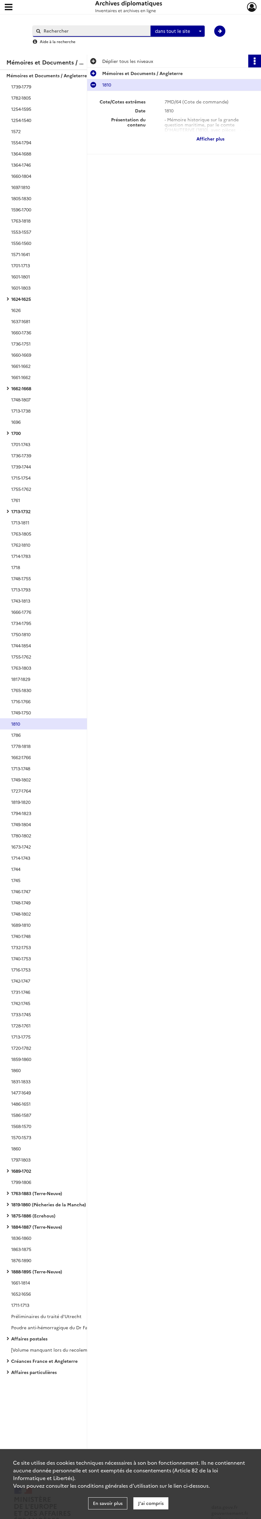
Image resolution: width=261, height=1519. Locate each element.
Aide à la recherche (57, 41)
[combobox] (178, 31)
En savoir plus (108, 1503)
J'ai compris (151, 1503)
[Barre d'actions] (254, 61)
